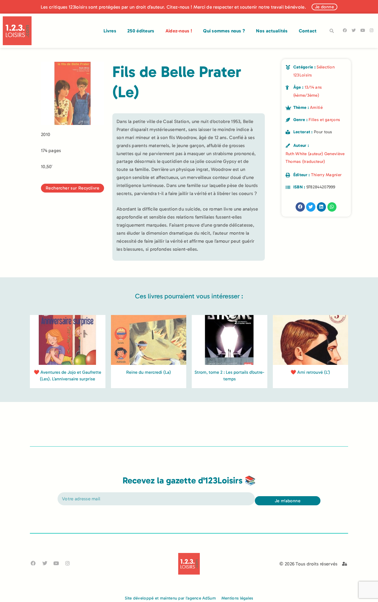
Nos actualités (272, 31)
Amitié (316, 107)
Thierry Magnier (326, 174)
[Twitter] (354, 30)
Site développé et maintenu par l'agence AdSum (170, 598)
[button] (332, 31)
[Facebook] (345, 30)
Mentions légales (237, 598)
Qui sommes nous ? (224, 31)
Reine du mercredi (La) (148, 372)
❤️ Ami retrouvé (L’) (310, 372)
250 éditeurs (140, 31)
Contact (308, 31)
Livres (109, 31)
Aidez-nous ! (178, 31)
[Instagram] (371, 30)
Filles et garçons (324, 119)
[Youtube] (362, 30)
